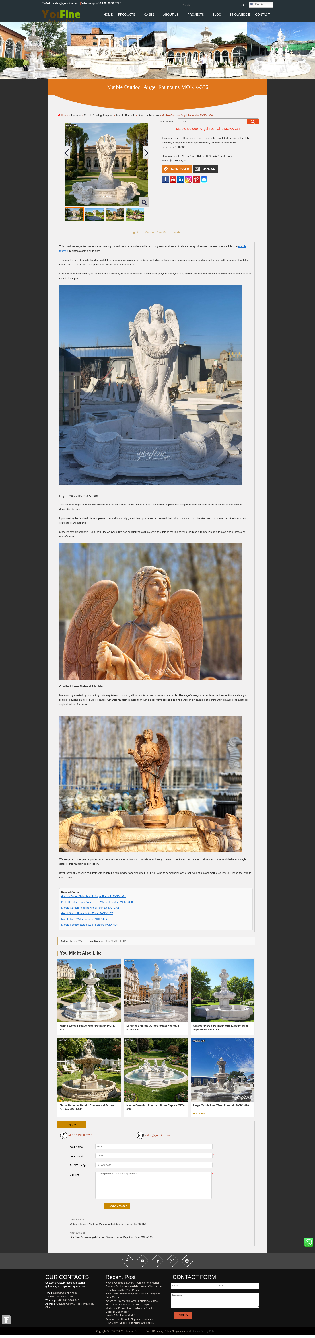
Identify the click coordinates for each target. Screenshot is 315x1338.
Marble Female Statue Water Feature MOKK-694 (89, 924)
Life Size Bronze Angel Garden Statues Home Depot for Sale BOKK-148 (111, 1237)
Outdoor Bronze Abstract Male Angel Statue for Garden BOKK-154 (108, 1223)
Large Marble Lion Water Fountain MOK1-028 (221, 1105)
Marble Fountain (125, 115)
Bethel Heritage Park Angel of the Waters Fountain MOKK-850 (97, 902)
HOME (108, 14)
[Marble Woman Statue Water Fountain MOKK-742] (89, 990)
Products (126, 14)
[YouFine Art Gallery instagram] (46, 1313)
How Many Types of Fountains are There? (130, 1322)
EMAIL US (209, 168)
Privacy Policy (208, 1331)
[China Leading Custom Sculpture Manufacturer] (61, 15)
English (259, 4)
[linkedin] (180, 179)
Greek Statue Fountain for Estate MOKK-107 (87, 913)
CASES (149, 14)
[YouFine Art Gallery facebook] (44, 1313)
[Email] (204, 179)
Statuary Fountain (148, 115)
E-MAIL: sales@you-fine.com (60, 3)
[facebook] (165, 179)
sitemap (195, 1331)
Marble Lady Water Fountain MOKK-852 (84, 919)
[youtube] (173, 179)
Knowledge (240, 14)
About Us (171, 14)
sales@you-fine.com (158, 1135)
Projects (196, 14)
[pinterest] (187, 1261)
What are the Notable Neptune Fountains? (130, 1319)
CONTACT (262, 14)
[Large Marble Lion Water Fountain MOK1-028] (222, 1069)
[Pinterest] (196, 179)
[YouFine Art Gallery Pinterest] (47, 1313)
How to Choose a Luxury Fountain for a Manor (132, 1282)
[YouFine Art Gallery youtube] (45, 1313)
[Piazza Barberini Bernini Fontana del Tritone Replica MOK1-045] (89, 1069)
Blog (217, 14)
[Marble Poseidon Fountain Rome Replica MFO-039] (156, 1069)
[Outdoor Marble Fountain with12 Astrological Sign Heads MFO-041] (222, 990)
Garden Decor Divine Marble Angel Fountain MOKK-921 (93, 896)
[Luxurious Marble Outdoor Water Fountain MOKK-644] (156, 990)
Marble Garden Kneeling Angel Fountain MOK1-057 (91, 907)
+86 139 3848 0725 (61, 1296)
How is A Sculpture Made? (121, 1315)
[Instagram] (188, 179)
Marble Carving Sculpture (98, 115)
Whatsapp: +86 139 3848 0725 (101, 3)
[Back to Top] (6, 1320)
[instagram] (172, 1261)
